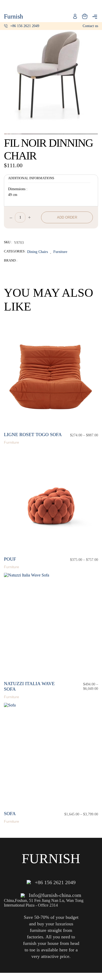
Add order (67, 217)
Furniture (60, 252)
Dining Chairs (37, 252)
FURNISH (51, 858)
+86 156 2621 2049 (24, 26)
